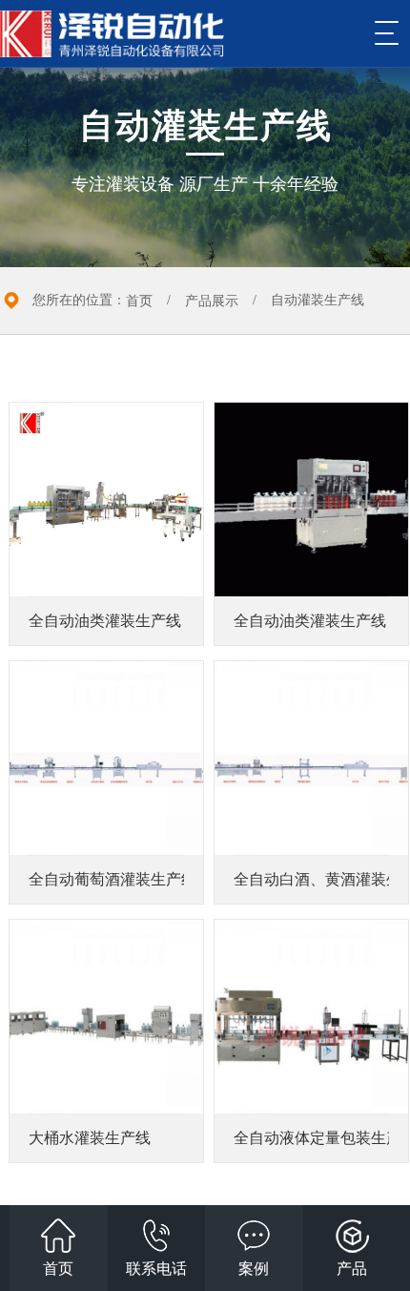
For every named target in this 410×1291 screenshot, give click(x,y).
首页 (139, 301)
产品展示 (211, 301)
